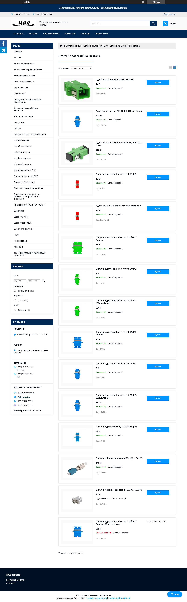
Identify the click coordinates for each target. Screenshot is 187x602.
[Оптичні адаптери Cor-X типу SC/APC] (77, 279)
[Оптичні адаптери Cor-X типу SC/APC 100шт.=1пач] (77, 311)
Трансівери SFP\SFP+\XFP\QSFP (29, 205)
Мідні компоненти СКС (25, 170)
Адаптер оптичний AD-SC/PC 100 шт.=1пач (119, 111)
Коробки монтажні (22, 146)
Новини (85, 34)
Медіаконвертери (22, 158)
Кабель (17, 128)
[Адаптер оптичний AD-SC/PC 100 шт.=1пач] (77, 121)
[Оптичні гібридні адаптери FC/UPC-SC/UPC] (77, 500)
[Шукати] (153, 23)
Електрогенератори (23, 229)
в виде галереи (170, 68)
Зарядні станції (21, 88)
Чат (177, 594)
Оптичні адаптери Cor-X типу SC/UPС (116, 363)
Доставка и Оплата (15, 580)
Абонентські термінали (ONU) (28, 70)
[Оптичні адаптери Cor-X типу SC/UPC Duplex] (77, 342)
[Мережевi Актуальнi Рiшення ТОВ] (23, 26)
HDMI (16, 235)
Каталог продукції (73, 46)
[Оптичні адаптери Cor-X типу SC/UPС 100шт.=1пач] (77, 405)
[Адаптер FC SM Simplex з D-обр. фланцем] (77, 216)
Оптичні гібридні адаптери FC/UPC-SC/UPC (119, 490)
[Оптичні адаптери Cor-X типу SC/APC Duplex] (77, 248)
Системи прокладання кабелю (28, 188)
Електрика (19, 211)
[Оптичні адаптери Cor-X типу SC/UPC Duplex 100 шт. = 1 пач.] (77, 532)
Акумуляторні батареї (24, 76)
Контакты (10, 583)
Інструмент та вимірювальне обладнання (27, 100)
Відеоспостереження (24, 82)
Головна (19, 34)
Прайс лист (101, 34)
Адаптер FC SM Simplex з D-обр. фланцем (118, 206)
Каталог (33, 34)
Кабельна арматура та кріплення (30, 134)
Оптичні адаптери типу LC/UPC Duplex (116, 426)
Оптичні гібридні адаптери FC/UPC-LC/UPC (119, 458)
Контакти (70, 34)
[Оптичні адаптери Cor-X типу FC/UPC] (77, 184)
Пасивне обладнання (24, 182)
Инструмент (20, 93)
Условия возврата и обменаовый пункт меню (30, 254)
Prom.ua (107, 595)
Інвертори (19, 122)
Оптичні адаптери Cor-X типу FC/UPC (116, 174)
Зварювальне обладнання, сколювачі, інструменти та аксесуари (27, 196)
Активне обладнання (24, 64)
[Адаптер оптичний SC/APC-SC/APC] (77, 90)
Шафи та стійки (21, 217)
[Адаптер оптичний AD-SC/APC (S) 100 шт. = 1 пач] (77, 153)
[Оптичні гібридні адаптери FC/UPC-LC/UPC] (77, 468)
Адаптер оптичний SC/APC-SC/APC (115, 79)
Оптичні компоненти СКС (96, 46)
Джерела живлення (23, 116)
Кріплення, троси (22, 152)
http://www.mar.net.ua (25, 393)
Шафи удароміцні (22, 223)
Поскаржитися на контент (96, 598)
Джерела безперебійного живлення (26, 109)
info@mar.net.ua (23, 397)
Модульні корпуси (22, 164)
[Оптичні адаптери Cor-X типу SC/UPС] (77, 374)
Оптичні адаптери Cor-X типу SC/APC (116, 269)
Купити (158, 82)
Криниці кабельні (22, 140)
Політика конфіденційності (119, 598)
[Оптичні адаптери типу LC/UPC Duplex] (77, 437)
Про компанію (51, 34)
